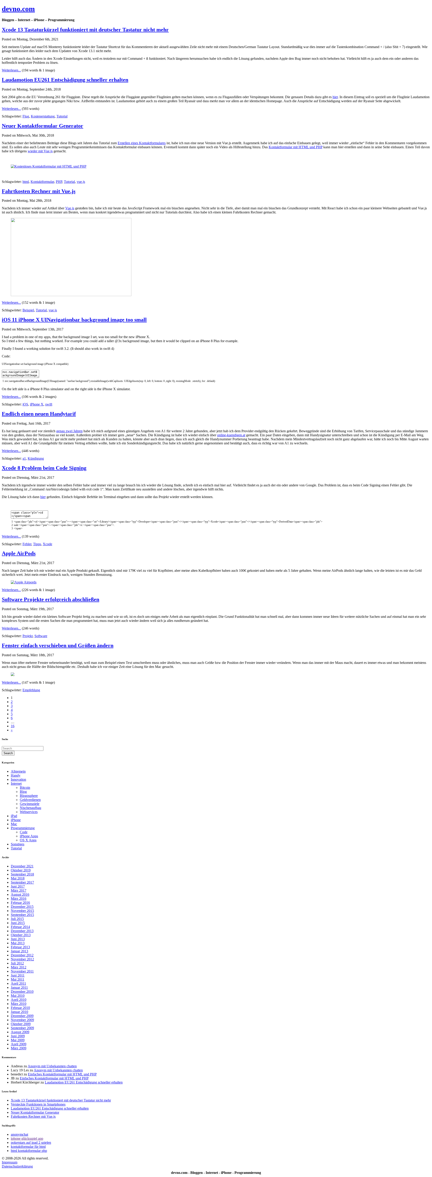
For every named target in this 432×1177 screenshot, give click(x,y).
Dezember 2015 (22, 907)
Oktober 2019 (21, 870)
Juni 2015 (18, 923)
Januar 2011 (19, 987)
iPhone (16, 820)
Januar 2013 (19, 951)
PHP (59, 182)
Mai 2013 (18, 943)
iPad (14, 816)
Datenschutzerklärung (17, 1166)
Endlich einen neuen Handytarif (39, 414)
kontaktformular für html (28, 1146)
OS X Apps (28, 840)
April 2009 (18, 1044)
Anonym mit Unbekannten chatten (52, 1066)
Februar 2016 (20, 902)
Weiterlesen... (11, 70)
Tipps (37, 544)
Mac (14, 824)
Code (23, 832)
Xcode (47, 544)
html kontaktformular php (29, 1151)
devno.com (18, 9)
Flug (25, 116)
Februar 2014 (20, 927)
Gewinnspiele (29, 804)
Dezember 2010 (22, 991)
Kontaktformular (42, 182)
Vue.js (69, 208)
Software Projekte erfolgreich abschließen (50, 599)
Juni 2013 (18, 939)
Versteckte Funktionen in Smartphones (38, 1104)
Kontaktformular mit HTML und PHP (295, 147)
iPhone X (36, 404)
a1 (24, 458)
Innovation (18, 779)
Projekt (27, 636)
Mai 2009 (18, 1040)
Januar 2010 (19, 1012)
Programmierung (23, 828)
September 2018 (22, 874)
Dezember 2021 (22, 866)
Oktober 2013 (21, 935)
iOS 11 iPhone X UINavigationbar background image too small (74, 320)
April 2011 (18, 983)
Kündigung (36, 458)
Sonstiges (17, 844)
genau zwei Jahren (69, 431)
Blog (23, 792)
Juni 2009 (18, 1036)
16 (12, 726)
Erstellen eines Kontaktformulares (142, 143)
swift (48, 404)
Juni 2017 (18, 886)
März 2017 (18, 890)
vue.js (81, 182)
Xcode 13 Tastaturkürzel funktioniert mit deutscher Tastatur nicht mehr (85, 30)
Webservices (29, 812)
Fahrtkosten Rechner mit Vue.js (38, 191)
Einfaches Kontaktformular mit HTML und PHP (62, 1074)
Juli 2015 (17, 919)
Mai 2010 (18, 995)
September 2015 (22, 915)
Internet (16, 783)
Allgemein (18, 771)
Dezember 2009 (22, 1016)
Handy (15, 775)
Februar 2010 (20, 1008)
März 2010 (18, 1004)
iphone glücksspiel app (27, 1138)
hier (335, 97)
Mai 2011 (17, 979)
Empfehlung (31, 690)
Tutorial (62, 116)
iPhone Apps (29, 836)
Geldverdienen (30, 800)
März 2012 (18, 967)
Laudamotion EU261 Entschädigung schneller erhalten (65, 80)
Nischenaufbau (30, 808)
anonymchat (19, 1134)
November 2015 (22, 911)
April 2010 (18, 1000)
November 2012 (22, 959)
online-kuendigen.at (231, 435)
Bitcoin (25, 787)
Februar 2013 (20, 947)
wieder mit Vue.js (40, 151)
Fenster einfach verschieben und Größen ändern (57, 645)
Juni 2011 (18, 975)
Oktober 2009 (21, 1024)
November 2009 (22, 1020)
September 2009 (22, 1028)
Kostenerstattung (43, 116)
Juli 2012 (17, 963)
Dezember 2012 (22, 955)
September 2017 (22, 882)
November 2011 (22, 971)
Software (40, 636)
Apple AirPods (19, 553)
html (25, 182)
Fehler (26, 544)
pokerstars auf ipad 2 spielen (31, 1142)
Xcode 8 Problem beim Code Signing (44, 468)
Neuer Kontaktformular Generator (42, 126)
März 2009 (18, 1048)
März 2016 (18, 898)
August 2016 (20, 894)
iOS (25, 404)
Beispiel (28, 310)
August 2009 (20, 1032)
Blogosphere (29, 796)
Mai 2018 (18, 878)
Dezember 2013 (22, 931)
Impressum (9, 1162)
